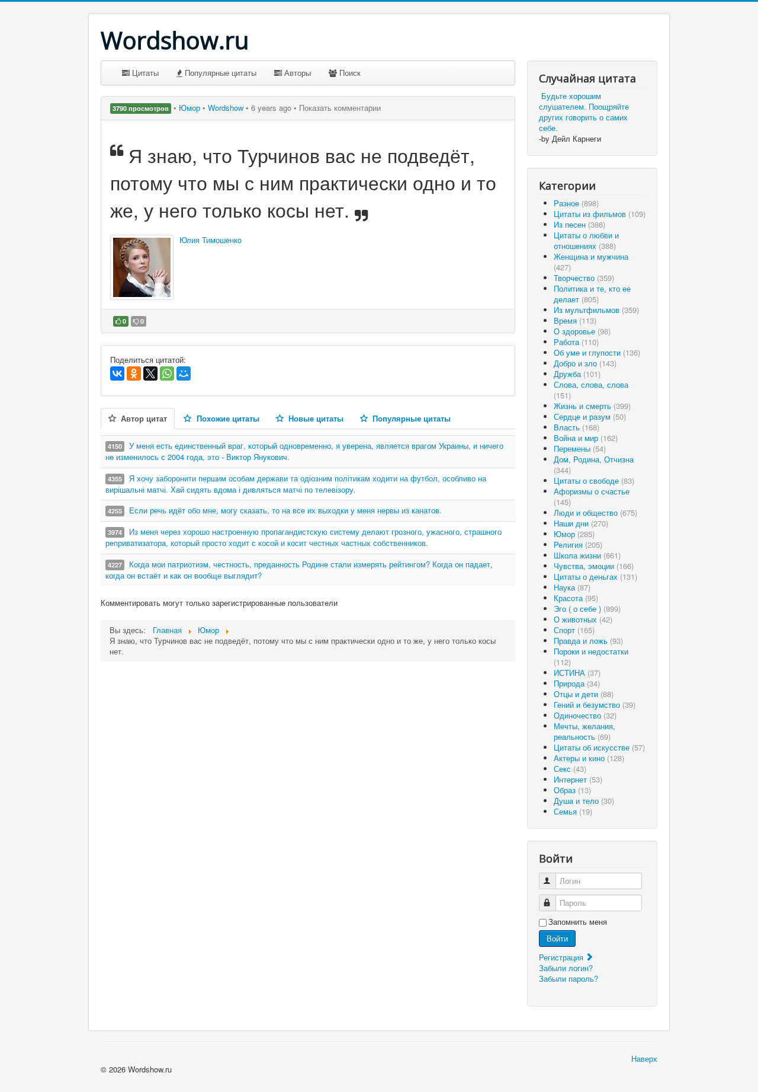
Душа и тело (584, 800)
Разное (576, 203)
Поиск (349, 72)
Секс (570, 768)
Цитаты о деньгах (595, 576)
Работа (576, 341)
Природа (577, 683)
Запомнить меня (577, 922)
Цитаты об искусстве (599, 747)
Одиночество (585, 715)
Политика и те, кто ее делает (592, 294)
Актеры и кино (589, 758)
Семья (573, 811)
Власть (576, 427)
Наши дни (581, 523)
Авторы (296, 72)
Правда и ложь (588, 640)
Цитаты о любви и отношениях (586, 240)
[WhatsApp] (167, 373)
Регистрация (562, 957)
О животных (583, 619)
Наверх (644, 1058)
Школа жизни (587, 555)
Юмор (191, 107)
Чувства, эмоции (594, 565)
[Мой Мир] (183, 373)
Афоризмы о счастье (591, 496)
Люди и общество (595, 512)
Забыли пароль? (568, 978)
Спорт (574, 630)
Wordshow (225, 107)
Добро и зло (585, 363)
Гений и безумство (594, 704)
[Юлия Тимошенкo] (142, 267)
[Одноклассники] (134, 373)
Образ (572, 790)
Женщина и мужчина (591, 262)
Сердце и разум (590, 416)
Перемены (580, 448)
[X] (150, 373)
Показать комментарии (340, 107)
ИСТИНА (577, 672)
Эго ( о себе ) (587, 608)
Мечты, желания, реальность (584, 731)
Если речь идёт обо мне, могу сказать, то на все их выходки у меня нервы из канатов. (285, 510)
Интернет (578, 779)
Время (575, 320)
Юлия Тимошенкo (210, 239)
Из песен (579, 224)
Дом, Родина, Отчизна (594, 464)
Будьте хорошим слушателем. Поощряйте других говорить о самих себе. (584, 111)
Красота (576, 598)
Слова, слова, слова (591, 390)
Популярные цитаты (219, 72)
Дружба (577, 373)
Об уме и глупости (597, 352)
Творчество (584, 277)
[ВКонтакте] (117, 373)
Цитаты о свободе (594, 480)
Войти (557, 938)
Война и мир (586, 437)
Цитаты (144, 72)
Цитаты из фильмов (599, 213)
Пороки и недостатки (591, 657)
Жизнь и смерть (592, 405)
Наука (572, 587)
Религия (578, 544)
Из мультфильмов (596, 309)
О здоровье (582, 331)
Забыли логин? (566, 967)
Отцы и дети (584, 694)
